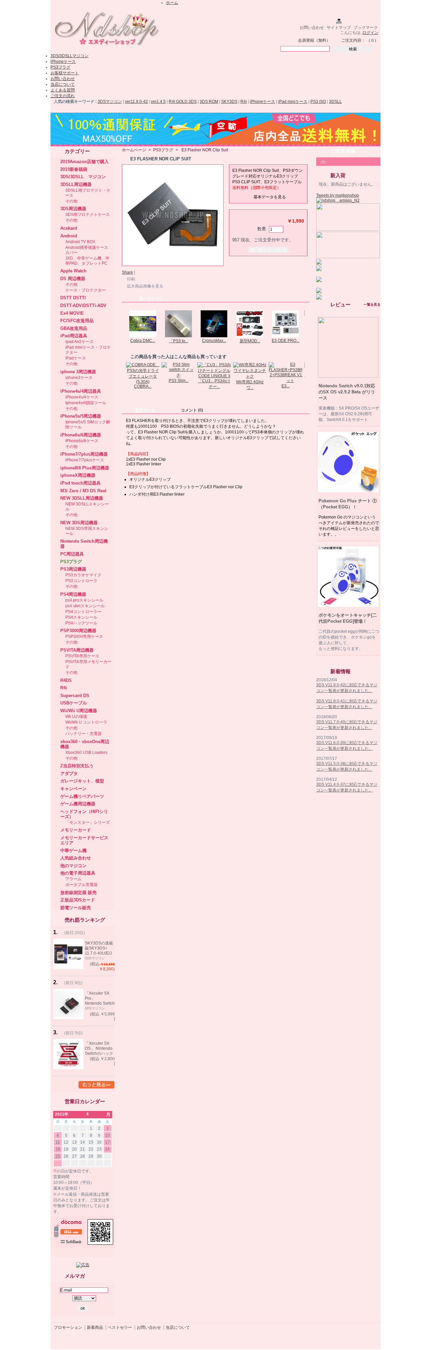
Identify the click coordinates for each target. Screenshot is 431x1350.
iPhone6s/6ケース (81, 440)
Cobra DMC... (142, 340)
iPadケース (75, 358)
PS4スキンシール (81, 617)
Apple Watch (73, 270)
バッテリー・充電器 (83, 733)
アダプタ (69, 773)
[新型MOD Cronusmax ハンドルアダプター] (249, 336)
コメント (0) (192, 410)
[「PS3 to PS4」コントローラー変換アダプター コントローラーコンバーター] (178, 336)
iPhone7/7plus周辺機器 (84, 454)
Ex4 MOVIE (72, 313)
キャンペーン (73, 788)
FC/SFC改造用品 (77, 320)
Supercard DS (74, 695)
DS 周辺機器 (72, 278)
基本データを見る (270, 197)
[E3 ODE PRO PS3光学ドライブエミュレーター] (285, 336)
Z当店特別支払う (77, 765)
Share (127, 272)
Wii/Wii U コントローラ (86, 722)
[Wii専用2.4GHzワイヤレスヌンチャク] (250, 376)
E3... (285, 386)
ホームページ (134, 150)
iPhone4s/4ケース (81, 397)
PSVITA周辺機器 (77, 650)
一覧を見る (372, 304)
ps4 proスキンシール (84, 600)
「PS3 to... (178, 341)
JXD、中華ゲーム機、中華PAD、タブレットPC (87, 261)
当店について (63, 84)
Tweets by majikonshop (337, 195)
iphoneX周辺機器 (77, 475)
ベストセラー (120, 1327)
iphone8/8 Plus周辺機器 (84, 467)
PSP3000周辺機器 (78, 630)
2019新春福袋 (73, 169)
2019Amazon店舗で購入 (84, 161)
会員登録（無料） (314, 40)
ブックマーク (366, 27)
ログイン (370, 32)
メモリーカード (75, 830)
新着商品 (95, 1327)
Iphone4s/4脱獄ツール (85, 402)
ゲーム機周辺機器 (77, 803)
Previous (123, 323)
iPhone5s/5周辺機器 (80, 416)
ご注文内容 (343, 151)
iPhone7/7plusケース (84, 460)
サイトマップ (339, 27)
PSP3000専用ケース (84, 636)
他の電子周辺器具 (77, 873)
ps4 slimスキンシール (85, 606)
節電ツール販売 (75, 907)
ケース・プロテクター (85, 290)
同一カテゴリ (151, 298)
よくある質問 (63, 90)
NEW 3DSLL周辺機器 (81, 498)
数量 (261, 228)
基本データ (145, 410)
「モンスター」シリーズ (87, 822)
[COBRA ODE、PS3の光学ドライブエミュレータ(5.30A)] (143, 381)
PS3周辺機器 (73, 569)
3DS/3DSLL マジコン (83, 176)
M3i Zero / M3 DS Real (83, 490)
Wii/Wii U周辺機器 (78, 710)
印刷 (131, 279)
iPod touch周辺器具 (80, 483)
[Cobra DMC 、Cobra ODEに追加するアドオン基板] (142, 336)
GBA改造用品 (73, 328)
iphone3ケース (79, 377)
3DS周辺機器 (73, 208)
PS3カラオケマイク (83, 575)
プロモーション (68, 1327)
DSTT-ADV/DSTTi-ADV (83, 305)
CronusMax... (214, 340)
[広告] (83, 1265)
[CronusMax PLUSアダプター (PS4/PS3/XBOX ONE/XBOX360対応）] (214, 336)
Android (68, 235)
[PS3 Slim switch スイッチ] (178, 375)
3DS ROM (209, 101)
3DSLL (335, 101)
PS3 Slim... (179, 380)
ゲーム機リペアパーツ (82, 796)
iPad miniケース (292, 101)
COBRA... (143, 386)
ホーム (172, 2)
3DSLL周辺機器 (76, 184)
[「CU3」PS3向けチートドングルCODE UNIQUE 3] (214, 376)
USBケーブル (73, 702)
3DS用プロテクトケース (87, 214)
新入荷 (337, 175)
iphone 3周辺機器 (78, 371)
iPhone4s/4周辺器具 (80, 391)
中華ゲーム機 (73, 850)
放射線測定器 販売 (78, 892)
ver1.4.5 (158, 101)
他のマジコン (73, 865)
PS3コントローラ (81, 580)
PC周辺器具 (72, 553)
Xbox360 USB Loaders (86, 752)
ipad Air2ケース (79, 341)
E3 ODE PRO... (285, 340)
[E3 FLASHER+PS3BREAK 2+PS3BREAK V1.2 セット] (290, 380)
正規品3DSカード (77, 899)
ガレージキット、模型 (82, 780)
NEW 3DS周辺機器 (79, 522)
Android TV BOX (80, 241)
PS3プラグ (60, 67)
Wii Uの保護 (76, 716)
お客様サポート (65, 73)
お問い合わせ (312, 27)
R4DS (66, 680)
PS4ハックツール (81, 623)
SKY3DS (229, 101)
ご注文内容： (353, 40)
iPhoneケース (63, 61)
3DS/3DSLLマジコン (70, 55)
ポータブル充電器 (81, 884)
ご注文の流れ (63, 95)
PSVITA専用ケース (82, 656)
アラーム (73, 879)
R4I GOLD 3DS (183, 101)
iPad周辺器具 (73, 335)
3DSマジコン (110, 101)
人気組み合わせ (75, 857)
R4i (243, 101)
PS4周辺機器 (73, 594)
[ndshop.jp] (106, 48)
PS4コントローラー (83, 611)
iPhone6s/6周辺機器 (80, 434)
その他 (71, 201)
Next (306, 323)
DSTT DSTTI (73, 297)
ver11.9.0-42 (136, 101)
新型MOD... (250, 341)
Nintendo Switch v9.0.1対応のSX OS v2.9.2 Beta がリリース (347, 391)
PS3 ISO (318, 101)
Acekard (68, 228)
